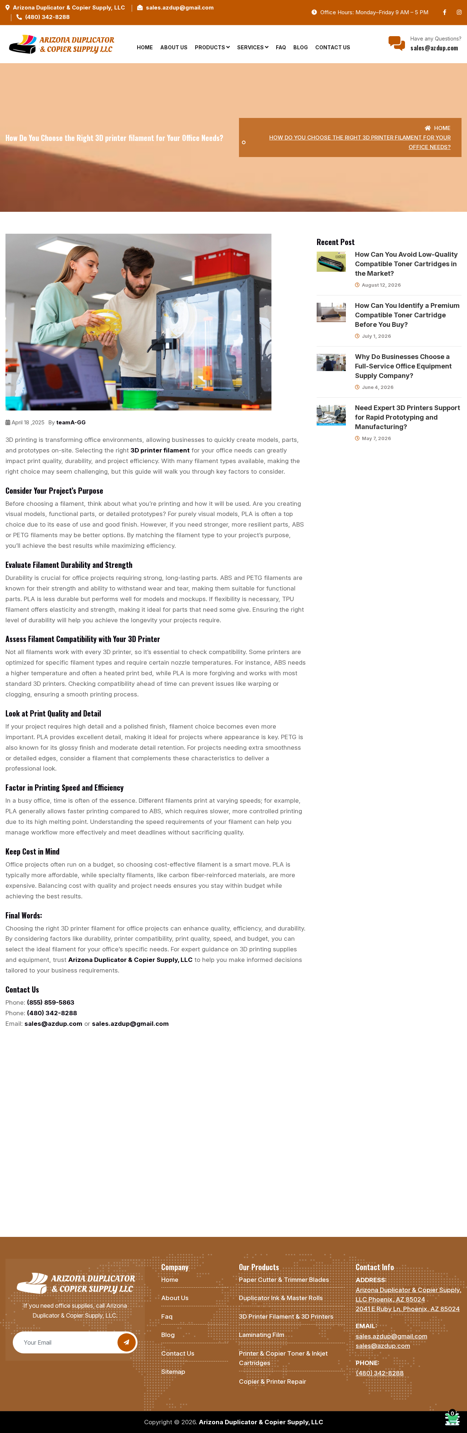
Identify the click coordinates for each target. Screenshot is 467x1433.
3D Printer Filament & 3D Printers (286, 1316)
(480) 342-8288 (47, 17)
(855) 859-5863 (50, 1002)
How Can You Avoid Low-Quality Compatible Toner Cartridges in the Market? (406, 264)
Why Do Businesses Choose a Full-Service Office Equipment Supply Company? (403, 366)
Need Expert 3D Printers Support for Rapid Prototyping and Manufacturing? (407, 417)
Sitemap (173, 1371)
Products (210, 47)
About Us (174, 47)
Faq (281, 47)
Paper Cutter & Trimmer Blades (284, 1279)
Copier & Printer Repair (272, 1381)
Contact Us (332, 47)
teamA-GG (71, 422)
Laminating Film (261, 1334)
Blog (300, 47)
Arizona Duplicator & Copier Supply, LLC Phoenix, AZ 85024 (409, 1294)
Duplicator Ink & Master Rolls (281, 1298)
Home (145, 47)
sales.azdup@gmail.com (180, 7)
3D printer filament (160, 450)
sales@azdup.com (434, 47)
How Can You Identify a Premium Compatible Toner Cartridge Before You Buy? (407, 315)
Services (251, 47)
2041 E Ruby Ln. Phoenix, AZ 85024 (408, 1308)
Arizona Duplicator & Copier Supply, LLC (69, 7)
